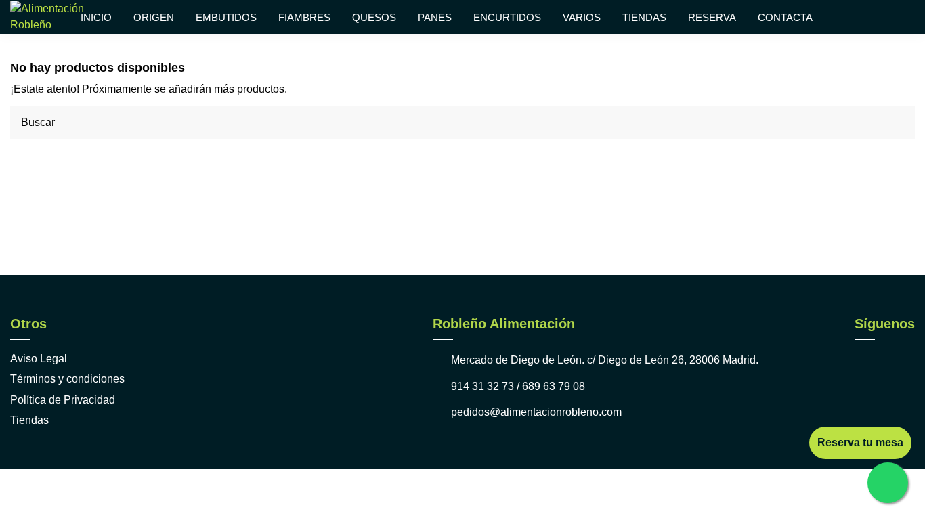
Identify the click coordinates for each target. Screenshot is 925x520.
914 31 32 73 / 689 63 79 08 (518, 386)
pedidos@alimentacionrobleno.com (536, 412)
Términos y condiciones (67, 379)
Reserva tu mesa (860, 442)
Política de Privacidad (62, 400)
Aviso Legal (38, 358)
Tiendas (29, 420)
